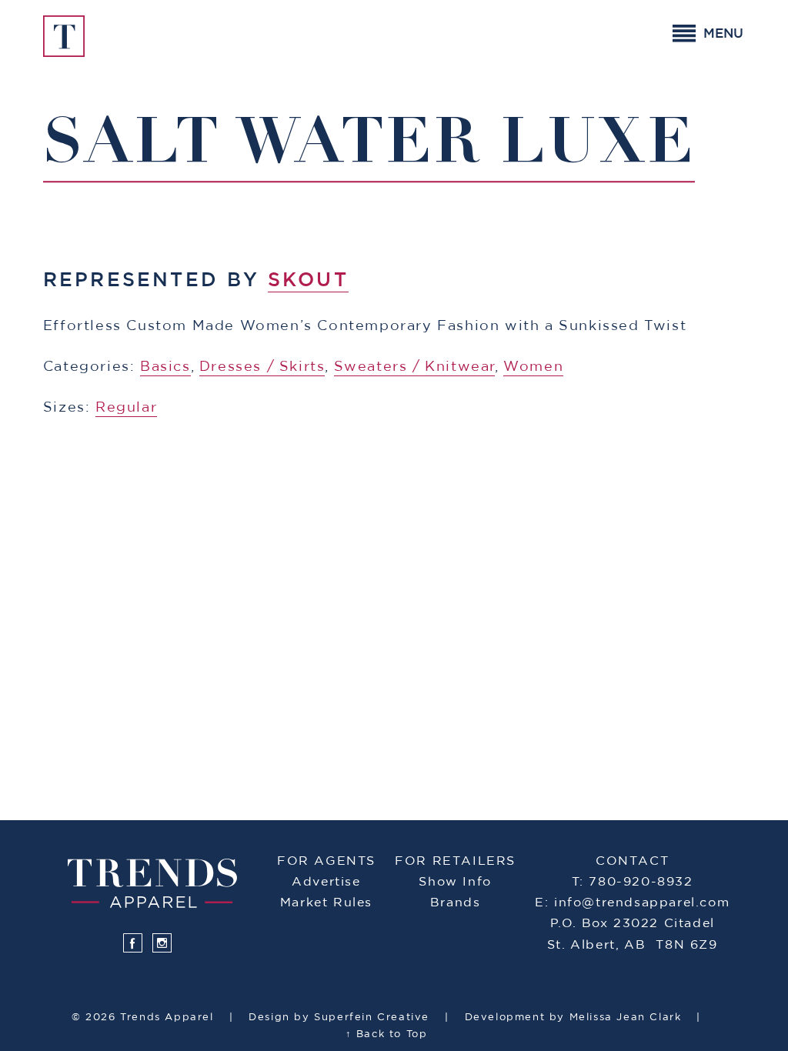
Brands (455, 902)
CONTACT (632, 861)
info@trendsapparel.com (642, 902)
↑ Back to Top (387, 1034)
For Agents (326, 861)
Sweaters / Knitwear (414, 367)
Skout (308, 280)
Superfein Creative (371, 1018)
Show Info (455, 882)
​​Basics (165, 367)
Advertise (326, 882)
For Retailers (455, 861)
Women (533, 367)
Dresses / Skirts (262, 367)
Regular (126, 408)
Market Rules (326, 902)
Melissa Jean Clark (625, 1018)
